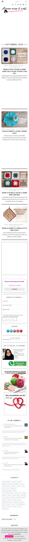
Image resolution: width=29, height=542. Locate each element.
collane (18, 486)
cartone (8, 486)
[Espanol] (17, 339)
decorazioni (13, 488)
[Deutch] (14, 339)
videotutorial (5, 508)
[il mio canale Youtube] (17, 332)
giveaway (4, 495)
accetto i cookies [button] (9, 536)
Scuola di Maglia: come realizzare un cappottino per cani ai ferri (11, 452)
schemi (13, 504)
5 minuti (14, 481)
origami (4, 499)
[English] (11, 339)
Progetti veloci (13, 65)
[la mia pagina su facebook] (8, 332)
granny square (16, 495)
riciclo (3, 504)
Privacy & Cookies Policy (14, 534)
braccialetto (15, 483)
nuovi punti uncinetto (20, 497)
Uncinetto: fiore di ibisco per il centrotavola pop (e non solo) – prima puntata (13, 439)
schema (8, 504)
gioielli (24, 492)
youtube (20, 65)
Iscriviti (14, 289)
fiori (20, 492)
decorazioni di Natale (6, 490)
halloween (23, 495)
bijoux (10, 483)
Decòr (6, 65)
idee (3, 497)
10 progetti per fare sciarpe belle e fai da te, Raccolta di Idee (13, 426)
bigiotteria (4, 483)
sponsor (4, 506)
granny (9, 495)
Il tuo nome (5, 301)
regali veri (16, 502)
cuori (8, 488)
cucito (3, 488)
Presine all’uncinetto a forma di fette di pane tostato (14, 229)
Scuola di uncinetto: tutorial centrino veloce (14, 132)
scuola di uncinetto (21, 504)
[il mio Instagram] (14, 332)
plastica (14, 499)
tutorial (9, 506)
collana (13, 486)
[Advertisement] (14, 28)
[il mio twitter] (11, 332)
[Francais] (19, 339)
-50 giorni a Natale (6, 481)
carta (3, 486)
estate (16, 492)
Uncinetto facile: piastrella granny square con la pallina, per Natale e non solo (14, 71)
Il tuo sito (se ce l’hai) (7, 305)
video (20, 506)
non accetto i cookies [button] (19, 536)
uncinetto (15, 506)
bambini (19, 481)
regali (19, 499)
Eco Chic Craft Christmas (7, 492)
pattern (9, 499)
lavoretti (8, 497)
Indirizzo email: (6, 309)
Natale (13, 497)
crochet (23, 486)
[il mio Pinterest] (21, 332)
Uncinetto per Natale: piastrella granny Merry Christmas (14, 194)
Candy (21, 483)
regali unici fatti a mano (7, 502)
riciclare (22, 502)
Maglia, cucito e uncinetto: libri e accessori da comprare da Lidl (13, 465)
